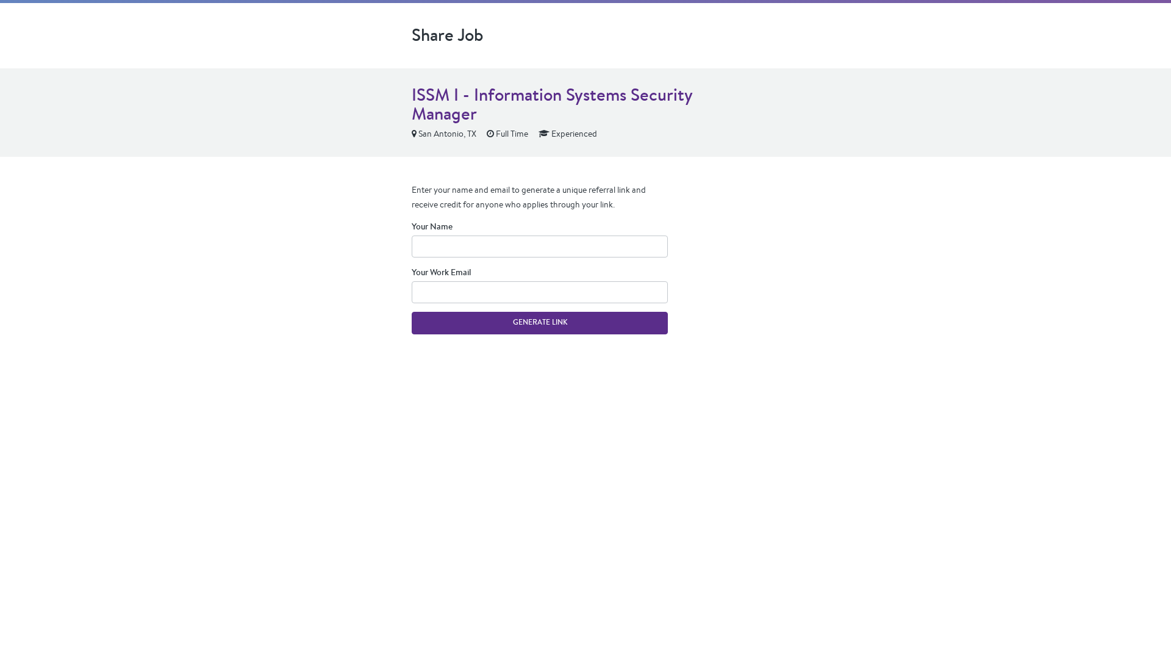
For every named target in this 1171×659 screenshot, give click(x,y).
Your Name (432, 226)
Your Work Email (441, 272)
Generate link (540, 322)
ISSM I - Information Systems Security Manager (552, 104)
